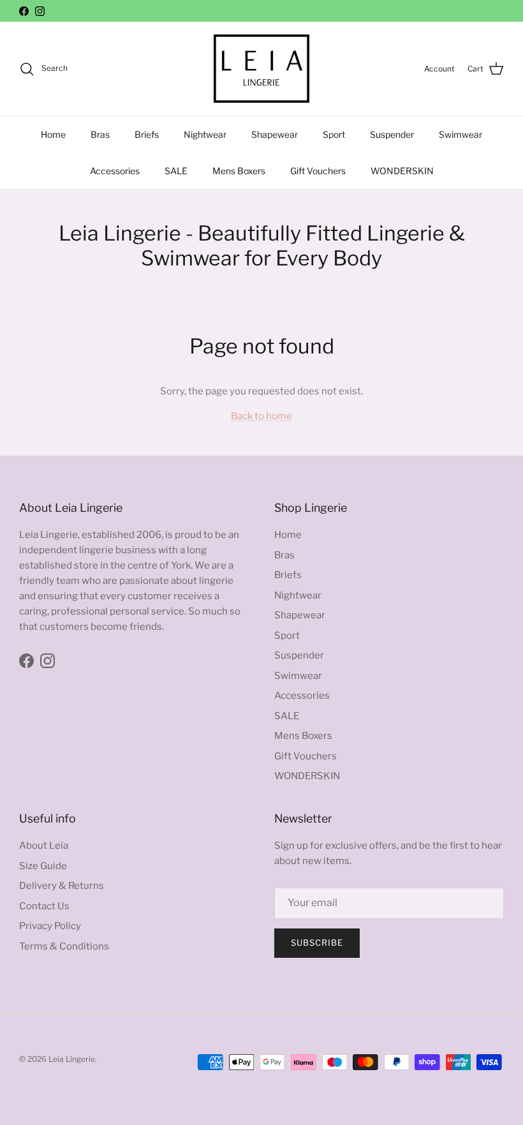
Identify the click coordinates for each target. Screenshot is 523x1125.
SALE (176, 170)
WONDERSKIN (402, 170)
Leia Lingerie (71, 1059)
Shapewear (274, 134)
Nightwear (205, 134)
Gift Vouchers (318, 170)
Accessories (115, 170)
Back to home (261, 416)
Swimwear (460, 134)
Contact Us (44, 906)
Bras (100, 134)
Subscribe (317, 942)
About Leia (43, 845)
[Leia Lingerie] (261, 68)
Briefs (147, 134)
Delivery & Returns (61, 885)
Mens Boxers (238, 170)
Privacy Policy (50, 926)
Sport (334, 134)
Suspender (392, 134)
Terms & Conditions (64, 946)
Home (53, 134)
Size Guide (43, 866)
